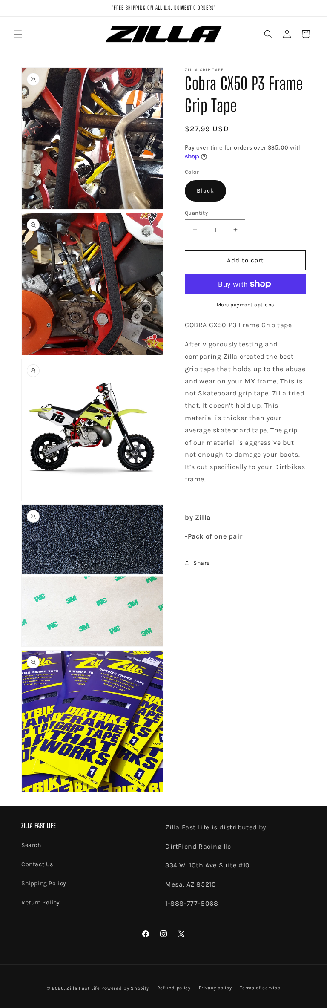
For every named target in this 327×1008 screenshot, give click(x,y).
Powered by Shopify (125, 988)
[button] (18, 34)
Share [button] (201, 563)
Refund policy (174, 988)
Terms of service (260, 988)
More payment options (245, 305)
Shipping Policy (43, 883)
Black (205, 190)
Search (31, 845)
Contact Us (37, 864)
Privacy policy (215, 988)
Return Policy (40, 902)
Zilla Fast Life (83, 988)
